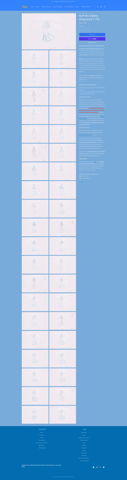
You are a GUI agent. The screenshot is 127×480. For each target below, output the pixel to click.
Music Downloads (85, 460)
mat (95, 161)
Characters (42, 435)
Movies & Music (84, 440)
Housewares (84, 447)
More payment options (92, 42)
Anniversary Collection (84, 458)
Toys (84, 442)
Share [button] (82, 182)
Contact (42, 437)
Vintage (84, 450)
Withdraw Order (42, 447)
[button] (38, 6)
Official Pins (84, 453)
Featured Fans (42, 440)
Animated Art (84, 432)
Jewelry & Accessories (84, 437)
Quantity (81, 26)
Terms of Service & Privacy (42, 442)
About (41, 432)
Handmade (83, 455)
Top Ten (84, 435)
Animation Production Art (85, 134)
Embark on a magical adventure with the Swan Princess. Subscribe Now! (41, 465)
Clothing (84, 445)
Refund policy (42, 445)
